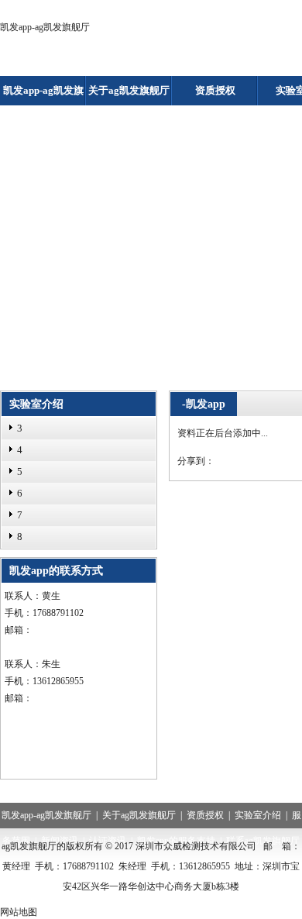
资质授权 (215, 90)
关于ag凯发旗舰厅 (129, 90)
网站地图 (18, 912)
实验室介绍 (258, 815)
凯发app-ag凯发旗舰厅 (45, 27)
